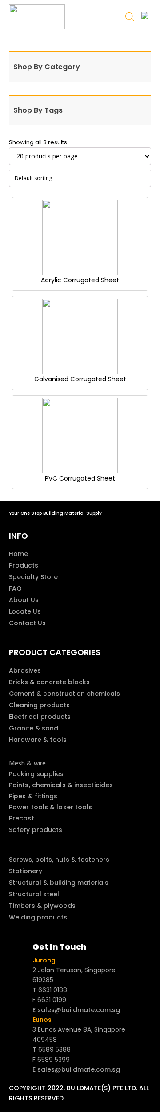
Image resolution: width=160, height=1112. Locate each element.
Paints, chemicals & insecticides (61, 785)
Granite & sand (33, 728)
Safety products (36, 829)
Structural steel (34, 894)
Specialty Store (33, 576)
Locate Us (25, 611)
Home (18, 553)
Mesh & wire (27, 763)
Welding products (38, 917)
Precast (21, 818)
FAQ (15, 588)
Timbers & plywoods (42, 905)
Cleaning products (39, 705)
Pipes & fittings (33, 796)
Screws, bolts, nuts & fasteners (59, 859)
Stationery (25, 871)
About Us (24, 599)
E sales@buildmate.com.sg (76, 1010)
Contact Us (27, 623)
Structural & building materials (58, 882)
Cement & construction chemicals (64, 693)
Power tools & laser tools (50, 807)
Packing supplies (36, 773)
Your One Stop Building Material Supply (55, 513)
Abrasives (25, 670)
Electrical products (40, 716)
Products (23, 565)
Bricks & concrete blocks (49, 682)
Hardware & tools (38, 739)
